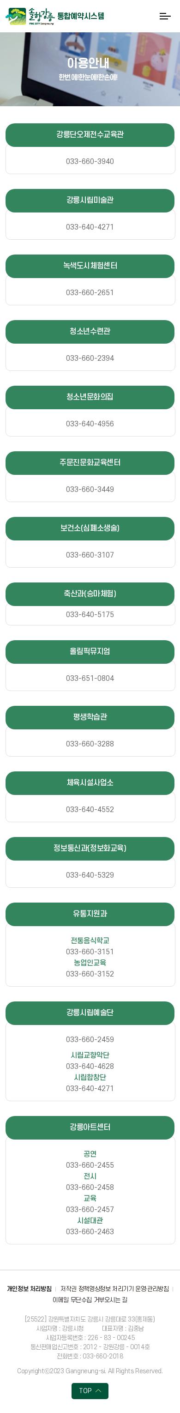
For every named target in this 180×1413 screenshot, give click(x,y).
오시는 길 (115, 1300)
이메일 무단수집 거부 (78, 1300)
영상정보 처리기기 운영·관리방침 (128, 1289)
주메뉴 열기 (165, 16)
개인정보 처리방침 (29, 1289)
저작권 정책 (74, 1289)
